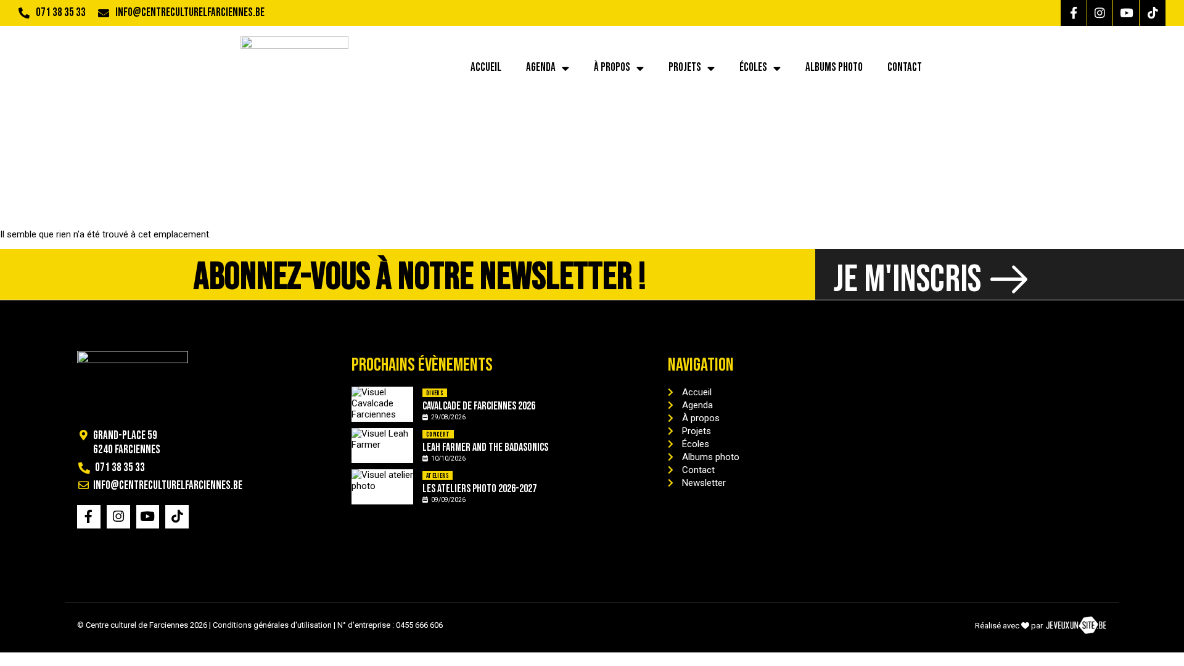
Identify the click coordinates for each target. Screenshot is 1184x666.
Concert (438, 434)
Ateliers (437, 476)
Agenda (541, 67)
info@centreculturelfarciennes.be (190, 13)
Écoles (753, 67)
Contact (904, 67)
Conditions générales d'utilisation (272, 625)
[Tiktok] (1153, 13)
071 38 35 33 (61, 13)
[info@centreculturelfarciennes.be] (103, 12)
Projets (684, 67)
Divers (434, 393)
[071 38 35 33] (24, 12)
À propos (612, 67)
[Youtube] (1126, 13)
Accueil (486, 67)
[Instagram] (1100, 13)
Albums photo (834, 67)
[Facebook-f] (1074, 13)
